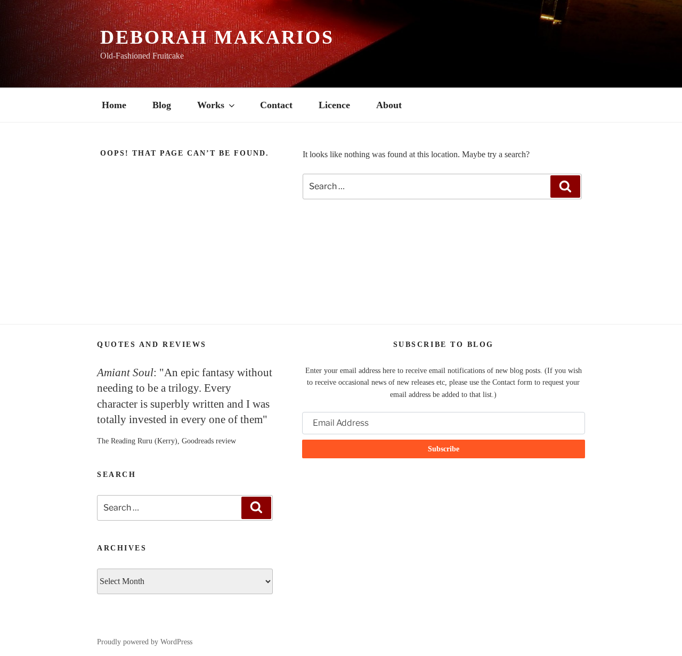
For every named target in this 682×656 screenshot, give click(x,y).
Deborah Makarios (217, 37)
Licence (334, 105)
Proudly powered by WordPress (144, 642)
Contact (276, 105)
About (389, 105)
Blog (161, 105)
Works (210, 105)
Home (114, 105)
